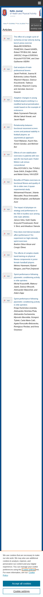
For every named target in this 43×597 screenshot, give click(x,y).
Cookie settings (28, 570)
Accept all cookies (21, 583)
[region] (21, 574)
